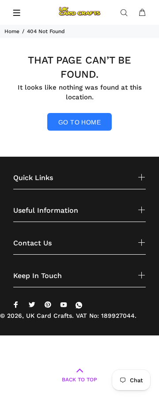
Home (11, 31)
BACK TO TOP (79, 379)
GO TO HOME (79, 122)
